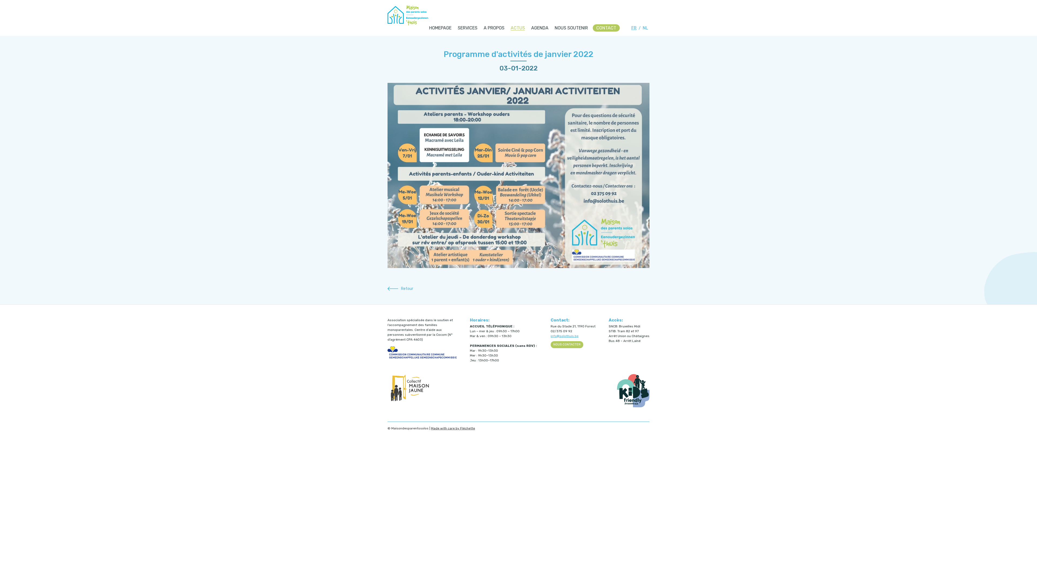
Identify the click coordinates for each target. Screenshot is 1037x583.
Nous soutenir (571, 27)
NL (645, 27)
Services (467, 27)
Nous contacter (567, 344)
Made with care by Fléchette (453, 428)
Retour (407, 288)
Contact (606, 27)
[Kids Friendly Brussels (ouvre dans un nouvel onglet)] (633, 406)
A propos (494, 27)
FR (634, 27)
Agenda (539, 27)
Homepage (440, 27)
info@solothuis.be (564, 336)
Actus (518, 27)
